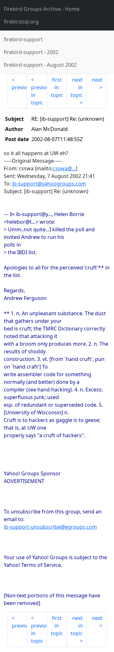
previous (19, 87)
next (97, 79)
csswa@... (64, 168)
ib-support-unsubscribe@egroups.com (50, 526)
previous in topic (39, 95)
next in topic (77, 87)
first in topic (57, 87)
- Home (41, 8)
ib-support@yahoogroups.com (49, 183)
